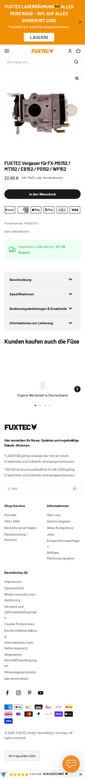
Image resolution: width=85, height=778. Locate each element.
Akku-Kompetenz (60, 528)
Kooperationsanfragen (63, 543)
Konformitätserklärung (20, 633)
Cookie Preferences (19, 624)
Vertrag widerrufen (22, 756)
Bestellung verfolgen (20, 528)
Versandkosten (53, 178)
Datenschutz (14, 588)
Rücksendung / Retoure (16, 537)
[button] (77, 389)
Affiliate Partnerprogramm (60, 555)
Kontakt (10, 515)
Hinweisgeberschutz (20, 672)
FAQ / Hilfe (12, 521)
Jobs (50, 534)
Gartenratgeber (59, 521)
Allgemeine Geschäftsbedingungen (20, 659)
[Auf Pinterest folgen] (29, 693)
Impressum (13, 581)
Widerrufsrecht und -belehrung (20, 597)
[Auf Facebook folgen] (7, 693)
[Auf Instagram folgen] (18, 693)
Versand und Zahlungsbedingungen (20, 612)
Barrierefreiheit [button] (16, 678)
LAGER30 (39, 37)
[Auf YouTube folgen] (41, 693)
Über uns (54, 515)
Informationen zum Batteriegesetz (18, 645)
